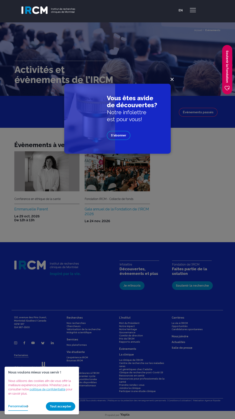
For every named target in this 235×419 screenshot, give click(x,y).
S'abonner (118, 135)
